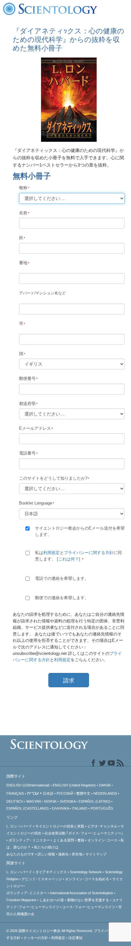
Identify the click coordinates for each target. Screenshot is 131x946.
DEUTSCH (14, 801)
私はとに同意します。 (78, 555)
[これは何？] (68, 559)
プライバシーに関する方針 (89, 552)
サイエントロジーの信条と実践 (59, 826)
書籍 (80, 840)
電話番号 (27, 453)
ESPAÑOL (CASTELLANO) (27, 808)
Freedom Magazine (21, 900)
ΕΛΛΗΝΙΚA (60, 808)
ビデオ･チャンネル (102, 826)
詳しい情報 (46, 854)
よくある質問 (63, 840)
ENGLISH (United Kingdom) (74, 785)
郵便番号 (27, 378)
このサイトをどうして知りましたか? (53, 478)
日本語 (48, 793)
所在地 (77, 854)
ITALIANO (79, 808)
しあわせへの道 (51, 900)
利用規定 (51, 552)
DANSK (105, 785)
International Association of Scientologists (81, 893)
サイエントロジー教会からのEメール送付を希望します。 (80, 531)
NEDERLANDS (105, 793)
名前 (23, 212)
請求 (68, 680)
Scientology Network (86, 872)
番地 (23, 262)
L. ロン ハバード (19, 826)
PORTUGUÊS (102, 808)
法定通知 (75, 938)
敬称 (23, 187)
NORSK (50, 801)
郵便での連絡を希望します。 (62, 597)
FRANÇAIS (15, 793)
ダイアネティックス (51, 872)
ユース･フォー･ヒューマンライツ (88, 907)
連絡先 (63, 854)
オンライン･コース (102, 840)
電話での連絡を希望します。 (62, 578)
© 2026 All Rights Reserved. (50, 931)
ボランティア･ (29, 840)
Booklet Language (35, 503)
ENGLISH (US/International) (28, 785)
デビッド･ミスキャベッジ (42, 879)
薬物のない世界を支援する (88, 900)
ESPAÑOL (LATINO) (94, 801)
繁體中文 (83, 793)
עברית (33, 793)
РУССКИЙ (65, 793)
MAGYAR (33, 801)
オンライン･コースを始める (87, 879)
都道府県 (27, 403)
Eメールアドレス (35, 428)
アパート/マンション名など (42, 293)
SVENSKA (67, 801)
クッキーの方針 (36, 938)
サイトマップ (96, 854)
